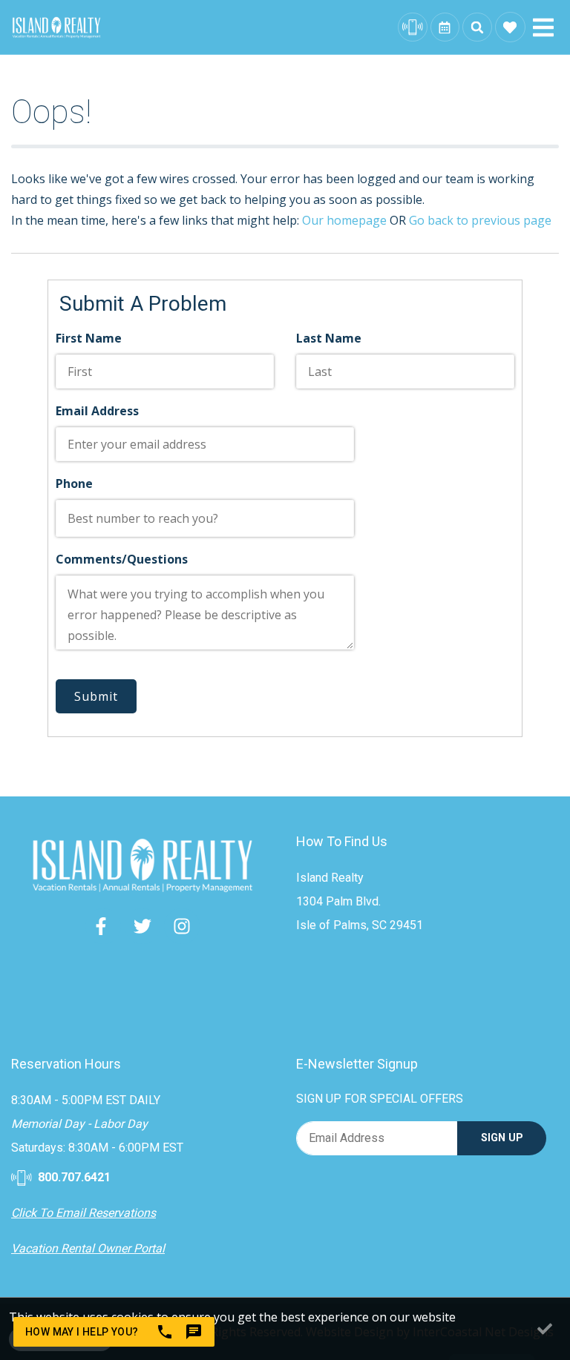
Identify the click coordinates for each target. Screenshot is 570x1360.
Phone (74, 483)
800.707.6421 (73, 1177)
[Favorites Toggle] (510, 27)
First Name (89, 338)
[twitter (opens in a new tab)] (142, 926)
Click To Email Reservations (83, 1213)
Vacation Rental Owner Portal (88, 1248)
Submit (96, 696)
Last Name (328, 338)
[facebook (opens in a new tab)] (103, 926)
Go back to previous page (480, 220)
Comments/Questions (122, 559)
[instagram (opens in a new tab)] (182, 926)
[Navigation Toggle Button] (543, 27)
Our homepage (344, 220)
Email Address (97, 411)
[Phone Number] (413, 27)
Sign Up (502, 1138)
